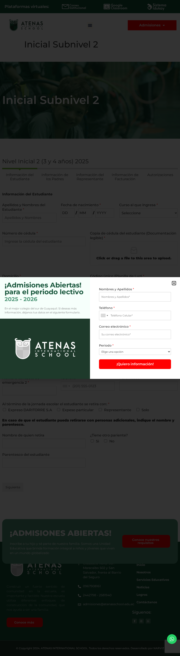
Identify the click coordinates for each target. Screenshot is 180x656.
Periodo (106, 345)
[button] (174, 283)
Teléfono (107, 308)
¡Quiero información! (135, 364)
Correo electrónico (115, 327)
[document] (90, 328)
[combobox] (104, 315)
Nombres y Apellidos (116, 289)
